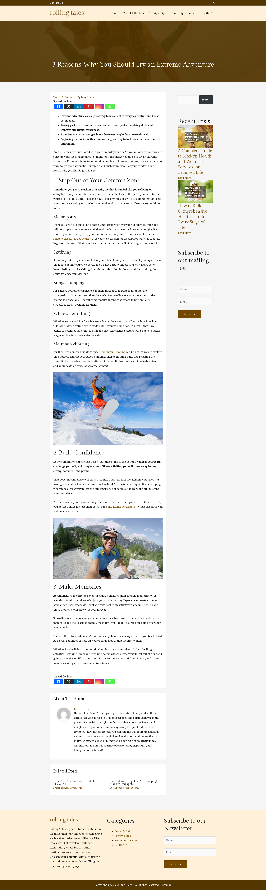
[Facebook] (58, 106)
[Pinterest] (89, 106)
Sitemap (167, 885)
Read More (184, 177)
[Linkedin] (79, 106)
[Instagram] (99, 106)
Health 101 (120, 845)
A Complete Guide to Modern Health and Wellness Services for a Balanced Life (195, 161)
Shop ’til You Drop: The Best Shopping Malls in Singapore (133, 783)
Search (206, 99)
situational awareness (121, 506)
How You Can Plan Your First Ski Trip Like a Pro (77, 783)
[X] (69, 106)
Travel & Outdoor (64, 97)
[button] (214, 2)
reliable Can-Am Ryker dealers (72, 238)
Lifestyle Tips (122, 835)
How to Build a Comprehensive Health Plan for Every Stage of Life (192, 216)
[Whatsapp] (110, 106)
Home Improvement (126, 840)
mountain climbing (113, 352)
